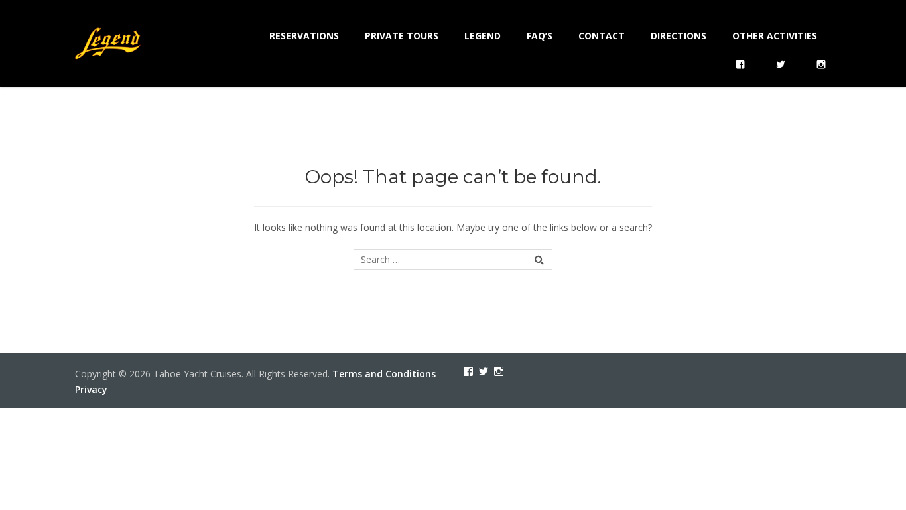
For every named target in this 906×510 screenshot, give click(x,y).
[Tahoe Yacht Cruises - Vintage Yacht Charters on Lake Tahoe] (108, 41)
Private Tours (401, 35)
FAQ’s (539, 35)
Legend (482, 35)
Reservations (304, 35)
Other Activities (774, 35)
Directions (678, 35)
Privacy (91, 389)
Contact (601, 35)
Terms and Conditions (384, 373)
